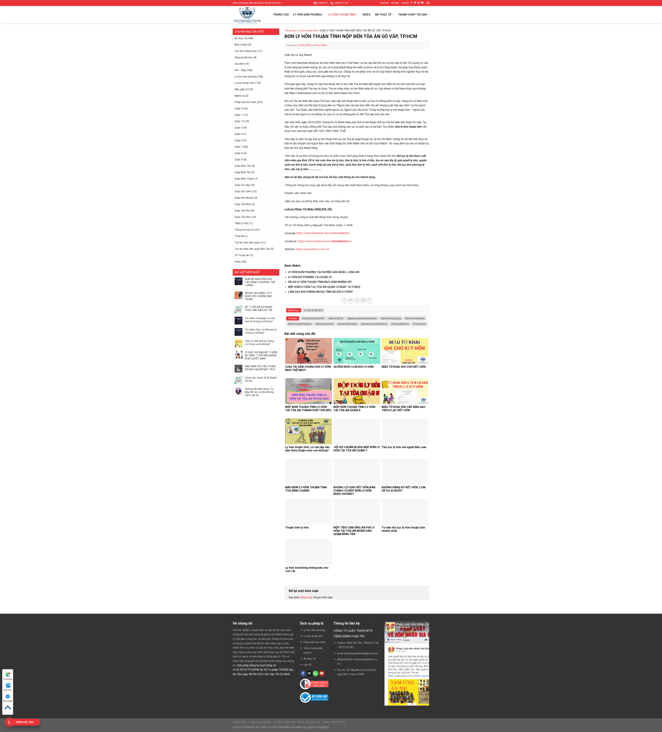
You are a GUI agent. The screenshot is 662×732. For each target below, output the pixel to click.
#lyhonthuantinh (324, 324)
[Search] (428, 3)
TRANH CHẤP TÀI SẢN (412, 14)
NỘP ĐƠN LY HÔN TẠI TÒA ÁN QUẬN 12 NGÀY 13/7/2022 (324, 287)
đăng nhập (306, 597)
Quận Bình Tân (243, 165)
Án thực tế (383, 14)
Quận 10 (239, 108)
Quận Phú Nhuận (244, 197)
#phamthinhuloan (347, 324)
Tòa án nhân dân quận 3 (248, 242)
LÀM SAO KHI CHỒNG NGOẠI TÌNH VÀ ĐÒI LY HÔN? (320, 291)
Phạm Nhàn (320, 45)
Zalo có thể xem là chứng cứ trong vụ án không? (259, 342)
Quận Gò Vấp (242, 185)
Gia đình (239, 63)
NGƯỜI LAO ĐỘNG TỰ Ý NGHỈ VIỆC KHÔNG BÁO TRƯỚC (258, 296)
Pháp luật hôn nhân (245, 102)
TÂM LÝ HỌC (242, 223)
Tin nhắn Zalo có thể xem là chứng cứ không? (261, 331)
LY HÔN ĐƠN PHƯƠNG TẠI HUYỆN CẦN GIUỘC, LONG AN (323, 272)
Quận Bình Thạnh (244, 178)
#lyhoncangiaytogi (391, 318)
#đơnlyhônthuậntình (313, 318)
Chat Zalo (8, 690)
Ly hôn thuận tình (341, 14)
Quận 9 (239, 159)
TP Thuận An (242, 255)
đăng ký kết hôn (244, 57)
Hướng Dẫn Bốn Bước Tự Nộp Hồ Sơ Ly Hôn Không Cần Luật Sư (259, 392)
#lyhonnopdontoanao (300, 324)
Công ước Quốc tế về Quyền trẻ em (261, 379)
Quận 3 (239, 127)
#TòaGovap (419, 324)
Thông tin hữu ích (244, 229)
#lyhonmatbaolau (414, 318)
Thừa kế (239, 236)
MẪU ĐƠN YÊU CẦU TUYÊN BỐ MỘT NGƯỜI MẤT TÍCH (260, 368)
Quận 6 (239, 140)
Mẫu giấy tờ (241, 89)
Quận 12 (239, 121)
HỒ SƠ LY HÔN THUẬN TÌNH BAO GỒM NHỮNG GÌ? (320, 282)
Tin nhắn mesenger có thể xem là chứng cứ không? (260, 320)
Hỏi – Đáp (240, 70)
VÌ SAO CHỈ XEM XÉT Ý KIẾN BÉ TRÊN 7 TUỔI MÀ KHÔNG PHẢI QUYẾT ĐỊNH (261, 355)
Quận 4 (239, 134)
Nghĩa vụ (239, 95)
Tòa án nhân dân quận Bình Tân (252, 248)
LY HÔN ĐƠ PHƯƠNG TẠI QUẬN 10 (310, 277)
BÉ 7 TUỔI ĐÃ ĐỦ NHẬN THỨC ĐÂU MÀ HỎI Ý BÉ (259, 308)
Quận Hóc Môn (243, 191)
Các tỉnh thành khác (246, 51)
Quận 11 (239, 114)
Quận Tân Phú (242, 210)
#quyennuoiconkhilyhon (374, 324)
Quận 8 (239, 153)
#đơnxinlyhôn (335, 318)
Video (366, 14)
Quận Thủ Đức (243, 217)
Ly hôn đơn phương (307, 14)
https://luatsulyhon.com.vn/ (312, 249)
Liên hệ (405, 3)
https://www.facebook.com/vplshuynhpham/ (323, 233)
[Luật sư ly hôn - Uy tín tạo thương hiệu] (250, 15)
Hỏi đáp (395, 3)
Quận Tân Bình (243, 204)
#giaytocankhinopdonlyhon (362, 318)
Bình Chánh (241, 44)
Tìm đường (7, 679)
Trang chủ (281, 14)
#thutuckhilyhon (400, 324)
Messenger (7, 701)
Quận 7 (239, 146)
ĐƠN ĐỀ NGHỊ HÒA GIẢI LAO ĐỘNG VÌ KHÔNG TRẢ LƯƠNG (260, 282)
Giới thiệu (384, 3)
